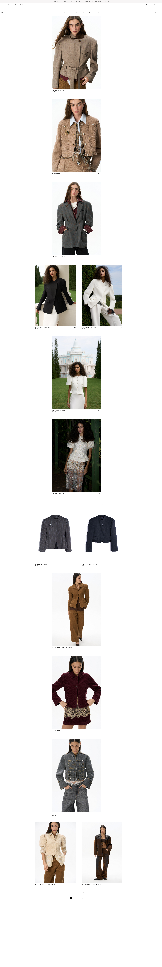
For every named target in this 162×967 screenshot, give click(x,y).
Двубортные (76, 12)
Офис (84, 12)
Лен (107, 12)
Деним (90, 12)
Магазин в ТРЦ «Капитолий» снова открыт (81, 1)
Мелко (154, 12)
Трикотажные (99, 12)
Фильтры (3, 12)
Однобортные (67, 12)
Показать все (57, 12)
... (85, 898)
